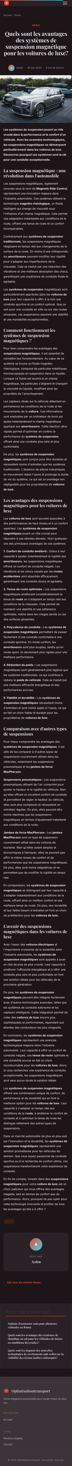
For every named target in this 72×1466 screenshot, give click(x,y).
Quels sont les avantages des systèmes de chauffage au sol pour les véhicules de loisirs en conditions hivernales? (35, 1338)
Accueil (7, 15)
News (18, 15)
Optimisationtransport (31, 1390)
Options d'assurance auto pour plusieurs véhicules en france (32, 1325)
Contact (8, 1444)
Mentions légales (13, 1438)
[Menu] (65, 3)
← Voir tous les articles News (22, 1282)
